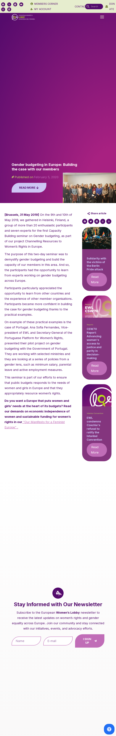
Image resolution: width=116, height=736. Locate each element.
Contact (81, 6)
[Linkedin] (9, 9)
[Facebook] (3, 4)
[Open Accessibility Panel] (109, 729)
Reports (90, 325)
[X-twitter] (9, 4)
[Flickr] (15, 4)
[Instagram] (3, 9)
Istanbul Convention (95, 413)
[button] (102, 17)
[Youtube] (21, 4)
